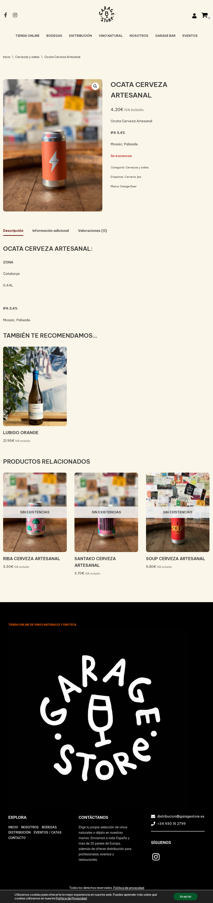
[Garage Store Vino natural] (106, 14)
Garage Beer (128, 186)
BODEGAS (54, 36)
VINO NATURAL (111, 36)
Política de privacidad (128, 888)
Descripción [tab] (13, 231)
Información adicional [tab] (50, 231)
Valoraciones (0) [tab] (92, 231)
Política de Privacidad (71, 898)
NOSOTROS (139, 36)
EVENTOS (190, 36)
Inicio (6, 57)
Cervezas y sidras (27, 57)
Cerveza (130, 176)
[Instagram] (156, 857)
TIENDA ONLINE (27, 36)
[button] (95, 86)
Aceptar (185, 896)
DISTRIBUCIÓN (80, 36)
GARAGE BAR (165, 36)
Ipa (139, 176)
